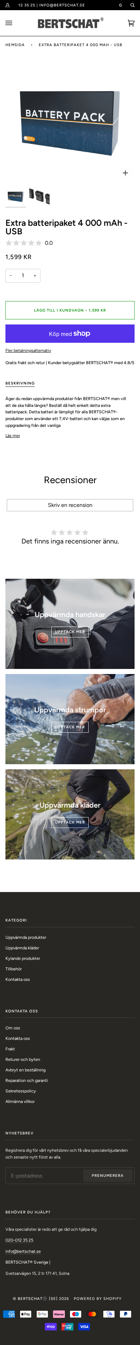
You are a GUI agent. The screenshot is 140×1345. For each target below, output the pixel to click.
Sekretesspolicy (20, 1090)
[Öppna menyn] (15, 23)
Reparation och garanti (26, 1080)
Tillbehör (13, 968)
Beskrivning (20, 383)
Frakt (10, 1048)
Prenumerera (108, 1175)
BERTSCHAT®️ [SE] (38, 1298)
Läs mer (12, 435)
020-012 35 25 (19, 1240)
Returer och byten (22, 1059)
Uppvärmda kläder (22, 947)
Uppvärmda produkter (25, 937)
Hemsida (15, 44)
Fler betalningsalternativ (28, 350)
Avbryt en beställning (25, 1069)
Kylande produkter (22, 958)
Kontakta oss (17, 979)
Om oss (12, 1027)
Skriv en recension (70, 505)
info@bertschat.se (23, 1251)
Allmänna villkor (20, 1101)
